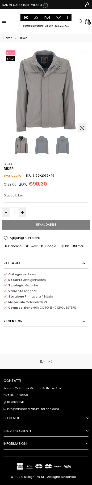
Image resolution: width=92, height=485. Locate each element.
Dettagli (12, 263)
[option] (21, 145)
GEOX (8, 164)
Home (8, 38)
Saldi (10, 53)
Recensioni (14, 321)
